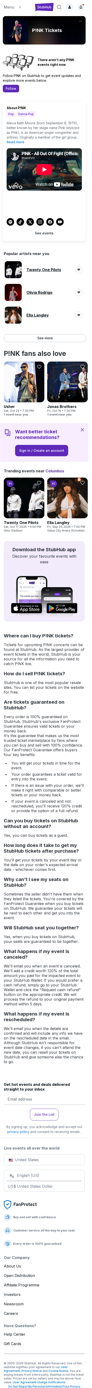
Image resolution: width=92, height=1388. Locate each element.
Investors (12, 1294)
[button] (17, 7)
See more (45, 338)
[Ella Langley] (67, 505)
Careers (11, 1313)
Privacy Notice (31, 1371)
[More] (80, 21)
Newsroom (14, 1304)
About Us (12, 1266)
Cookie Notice (58, 1371)
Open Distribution (19, 1275)
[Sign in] (69, 7)
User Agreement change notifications (39, 1382)
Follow (11, 88)
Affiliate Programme (21, 1285)
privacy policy (18, 1132)
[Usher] (24, 389)
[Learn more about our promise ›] (21, 1204)
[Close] (82, 429)
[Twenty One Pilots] (24, 505)
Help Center (14, 1334)
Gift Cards (12, 1343)
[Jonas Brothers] (67, 389)
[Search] (59, 7)
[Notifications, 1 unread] (81, 7)
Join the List (44, 1114)
